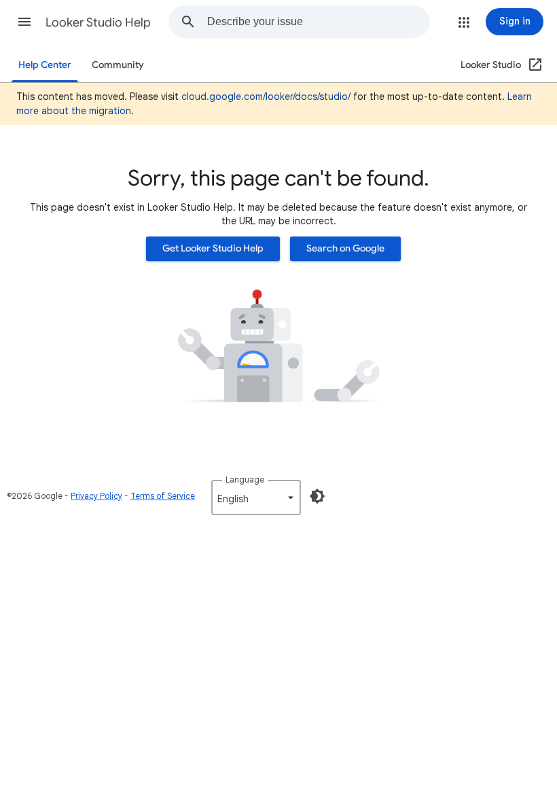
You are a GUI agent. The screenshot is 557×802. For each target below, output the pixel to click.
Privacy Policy (96, 496)
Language (245, 479)
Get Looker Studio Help (213, 248)
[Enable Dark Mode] (317, 496)
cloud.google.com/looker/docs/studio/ (266, 96)
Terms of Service (162, 496)
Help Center (44, 65)
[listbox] (256, 497)
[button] (24, 21)
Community (118, 65)
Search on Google (345, 248)
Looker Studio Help (98, 22)
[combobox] (318, 21)
